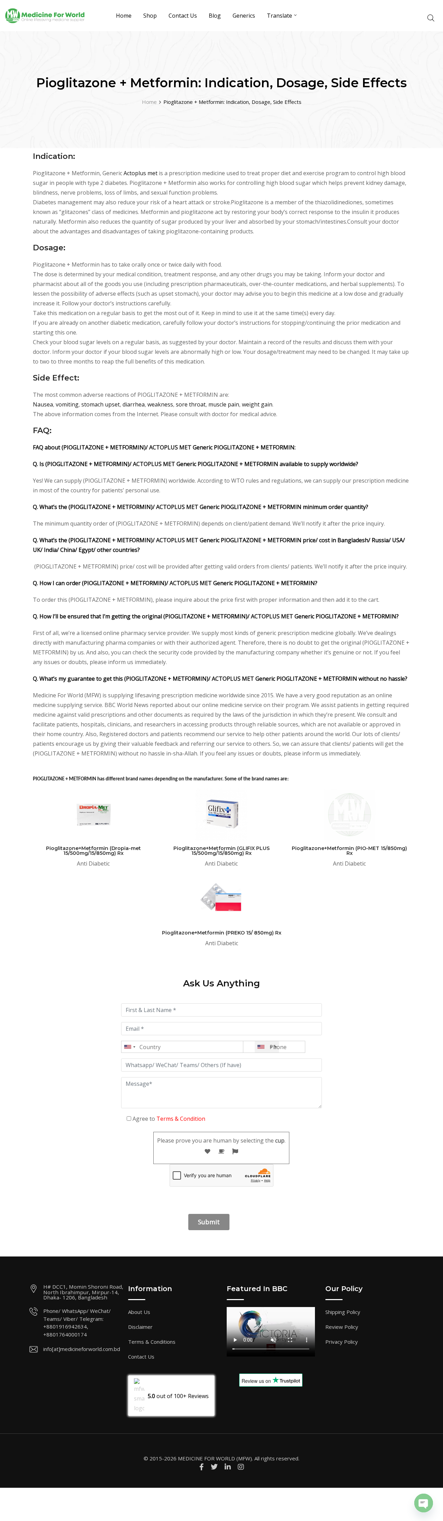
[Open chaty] (423, 1503)
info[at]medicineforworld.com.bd (81, 1348)
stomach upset (100, 404)
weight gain (257, 404)
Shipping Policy (342, 1311)
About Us (139, 1311)
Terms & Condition (180, 1118)
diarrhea (134, 404)
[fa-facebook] (201, 1466)
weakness (160, 404)
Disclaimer (140, 1326)
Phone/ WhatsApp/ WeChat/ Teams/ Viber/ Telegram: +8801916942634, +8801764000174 (77, 1322)
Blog (215, 15)
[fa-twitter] (214, 1466)
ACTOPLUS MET (170, 447)
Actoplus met (140, 173)
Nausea (43, 404)
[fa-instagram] (241, 1466)
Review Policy (341, 1326)
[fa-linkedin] (228, 1466)
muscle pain (223, 404)
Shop (150, 15)
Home (124, 15)
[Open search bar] (430, 17)
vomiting (67, 404)
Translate (279, 15)
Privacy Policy (341, 1341)
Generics (244, 15)
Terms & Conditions (151, 1341)
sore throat (191, 404)
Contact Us (183, 15)
